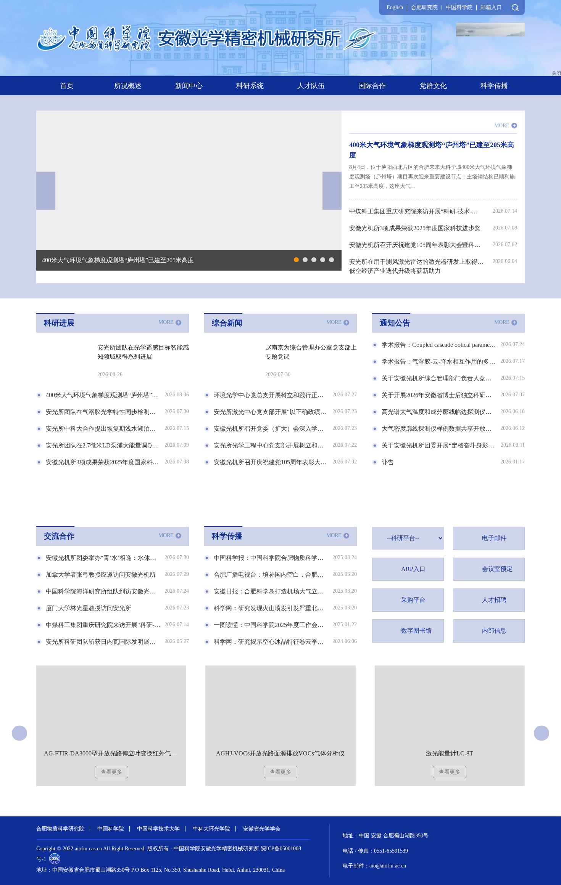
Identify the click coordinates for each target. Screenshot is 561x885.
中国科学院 (459, 7)
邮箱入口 (491, 7)
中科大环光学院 (211, 829)
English (395, 7)
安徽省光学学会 (261, 829)
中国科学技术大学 (158, 829)
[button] (296, 259)
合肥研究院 (424, 7)
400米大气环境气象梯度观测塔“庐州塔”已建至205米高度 (118, 260)
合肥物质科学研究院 (60, 829)
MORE (505, 125)
